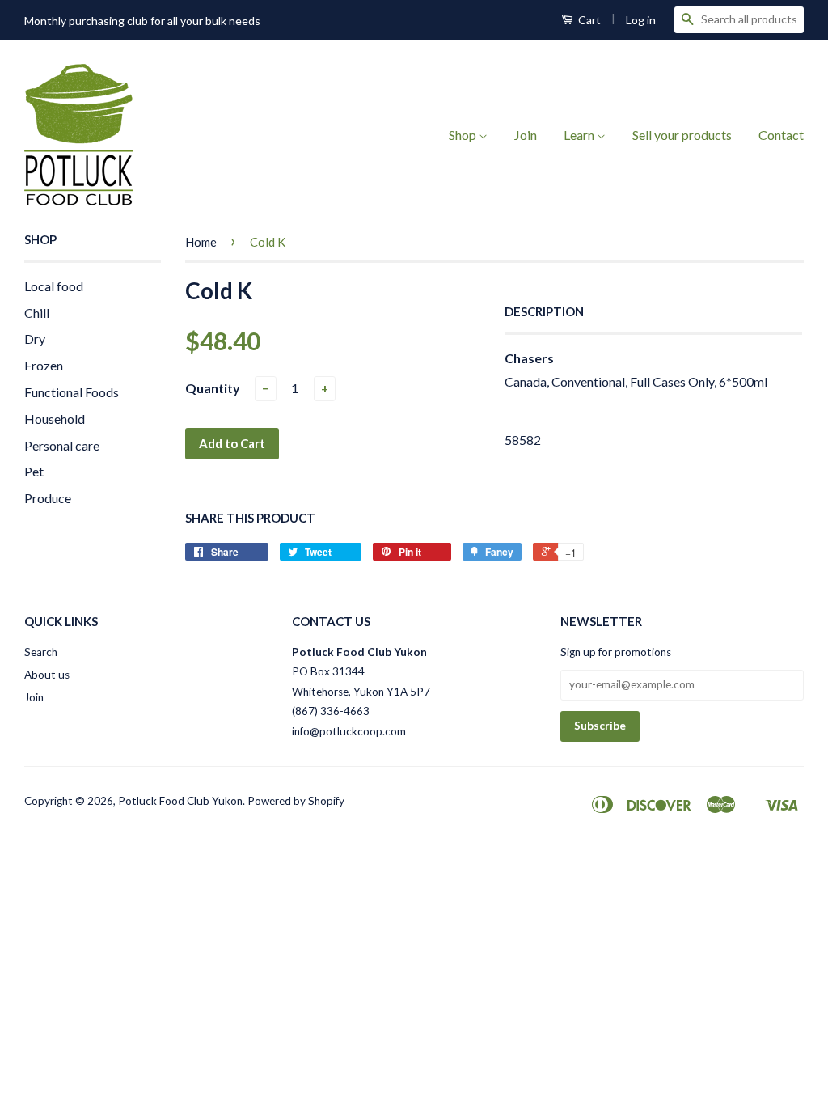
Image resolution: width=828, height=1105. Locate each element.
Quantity (212, 388)
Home (201, 242)
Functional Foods (71, 392)
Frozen (43, 365)
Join (525, 134)
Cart (588, 20)
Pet (34, 471)
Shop (464, 134)
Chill (36, 312)
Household (54, 418)
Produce (47, 498)
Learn (580, 134)
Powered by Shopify (295, 800)
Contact (781, 134)
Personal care (61, 445)
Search (40, 652)
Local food (53, 286)
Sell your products (682, 134)
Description (544, 311)
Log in (641, 20)
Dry (34, 338)
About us (47, 674)
